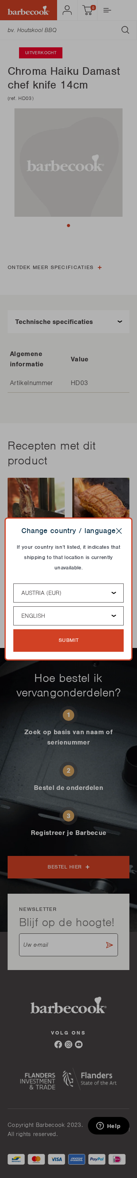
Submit (69, 640)
